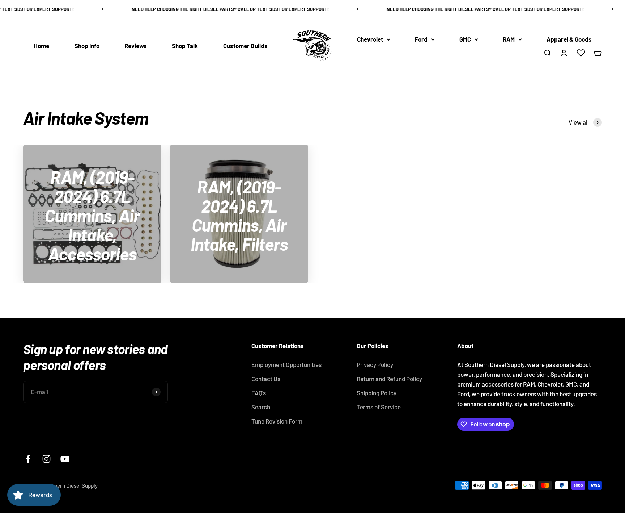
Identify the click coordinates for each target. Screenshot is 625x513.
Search (260, 406)
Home (41, 45)
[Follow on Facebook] (28, 459)
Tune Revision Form (276, 421)
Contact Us (265, 378)
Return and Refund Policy (389, 378)
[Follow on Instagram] (46, 459)
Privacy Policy (375, 364)
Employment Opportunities (286, 364)
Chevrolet (370, 39)
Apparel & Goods (569, 39)
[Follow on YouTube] (65, 459)
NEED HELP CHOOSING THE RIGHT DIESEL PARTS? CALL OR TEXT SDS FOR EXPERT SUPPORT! (224, 9)
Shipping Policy (376, 392)
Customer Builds (245, 45)
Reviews (135, 45)
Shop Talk (185, 45)
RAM (509, 39)
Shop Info (87, 45)
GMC (465, 39)
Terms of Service (379, 406)
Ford (421, 39)
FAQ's (258, 392)
